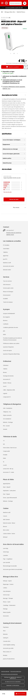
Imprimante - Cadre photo (9, 490)
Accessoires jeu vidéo (8, 648)
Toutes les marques (8, 302)
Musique (5, 655)
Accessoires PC (6, 379)
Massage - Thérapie (8, 598)
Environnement (6, 295)
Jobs (4, 331)
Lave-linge (5, 548)
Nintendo (5, 634)
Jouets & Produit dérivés (9, 659)
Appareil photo (6, 483)
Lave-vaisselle (6, 562)
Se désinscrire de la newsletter (13, 681)
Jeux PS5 (5, 259)
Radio (4, 458)
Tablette (5, 369)
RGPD (4, 334)
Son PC (5, 386)
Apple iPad (5, 255)
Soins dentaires (7, 591)
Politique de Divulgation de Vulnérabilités (9, 674)
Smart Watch (6, 248)
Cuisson (5, 516)
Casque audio (6, 451)
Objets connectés (7, 415)
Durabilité (5, 298)
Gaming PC (5, 637)
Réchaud (5, 537)
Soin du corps (6, 594)
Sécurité (5, 429)
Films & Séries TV (7, 651)
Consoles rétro (6, 641)
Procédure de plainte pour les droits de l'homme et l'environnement (12, 339)
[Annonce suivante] (25, 7)
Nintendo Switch (7, 269)
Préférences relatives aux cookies (11, 343)
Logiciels (5, 393)
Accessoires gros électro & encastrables (12, 569)
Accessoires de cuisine (8, 266)
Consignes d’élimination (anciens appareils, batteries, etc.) (14, 87)
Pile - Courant (6, 425)
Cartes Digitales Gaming (9, 644)
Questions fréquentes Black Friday (11, 354)
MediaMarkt (10, 689)
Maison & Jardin (6, 612)
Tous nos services (7, 281)
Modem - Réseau (7, 383)
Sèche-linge (6, 552)
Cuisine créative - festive (9, 533)
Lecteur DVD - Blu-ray (8, 468)
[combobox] (15, 3)
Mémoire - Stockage (8, 422)
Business (5, 320)
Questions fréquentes (8, 347)
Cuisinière (5, 555)
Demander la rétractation (13, 685)
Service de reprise (7, 350)
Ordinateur (5, 365)
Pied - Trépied (6, 494)
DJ (3, 461)
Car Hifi (5, 465)
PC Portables (6, 245)
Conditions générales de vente (10, 327)
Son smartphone (7, 419)
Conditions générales (5, 671)
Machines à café (7, 262)
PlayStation (6, 627)
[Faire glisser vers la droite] (17, 53)
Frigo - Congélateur (7, 559)
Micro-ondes (6, 530)
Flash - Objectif (6, 487)
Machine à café (6, 512)
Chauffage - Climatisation (9, 605)
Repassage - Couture (8, 584)
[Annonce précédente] (3, 7)
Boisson (5, 526)
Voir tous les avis (8, 192)
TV (3, 440)
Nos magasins (6, 317)
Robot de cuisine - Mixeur (9, 523)
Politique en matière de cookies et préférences (12, 678)
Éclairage (5, 609)
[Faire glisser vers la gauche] (10, 53)
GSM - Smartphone (7, 408)
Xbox (4, 630)
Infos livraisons (6, 284)
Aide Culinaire (6, 519)
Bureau (5, 372)
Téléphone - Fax (7, 412)
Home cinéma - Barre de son (10, 447)
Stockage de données (8, 376)
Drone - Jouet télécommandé (10, 497)
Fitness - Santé (6, 602)
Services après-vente (8, 288)
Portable (5, 454)
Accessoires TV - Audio (8, 472)
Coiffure (5, 588)
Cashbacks (5, 324)
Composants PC (7, 397)
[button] (2, 3)
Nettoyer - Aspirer (7, 581)
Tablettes (5, 252)
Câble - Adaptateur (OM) (9, 390)
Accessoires (6, 616)
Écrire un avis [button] (14, 199)
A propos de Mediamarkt (9, 313)
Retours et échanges (8, 291)
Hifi (4, 444)
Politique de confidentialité (15, 671)
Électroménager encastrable (10, 566)
